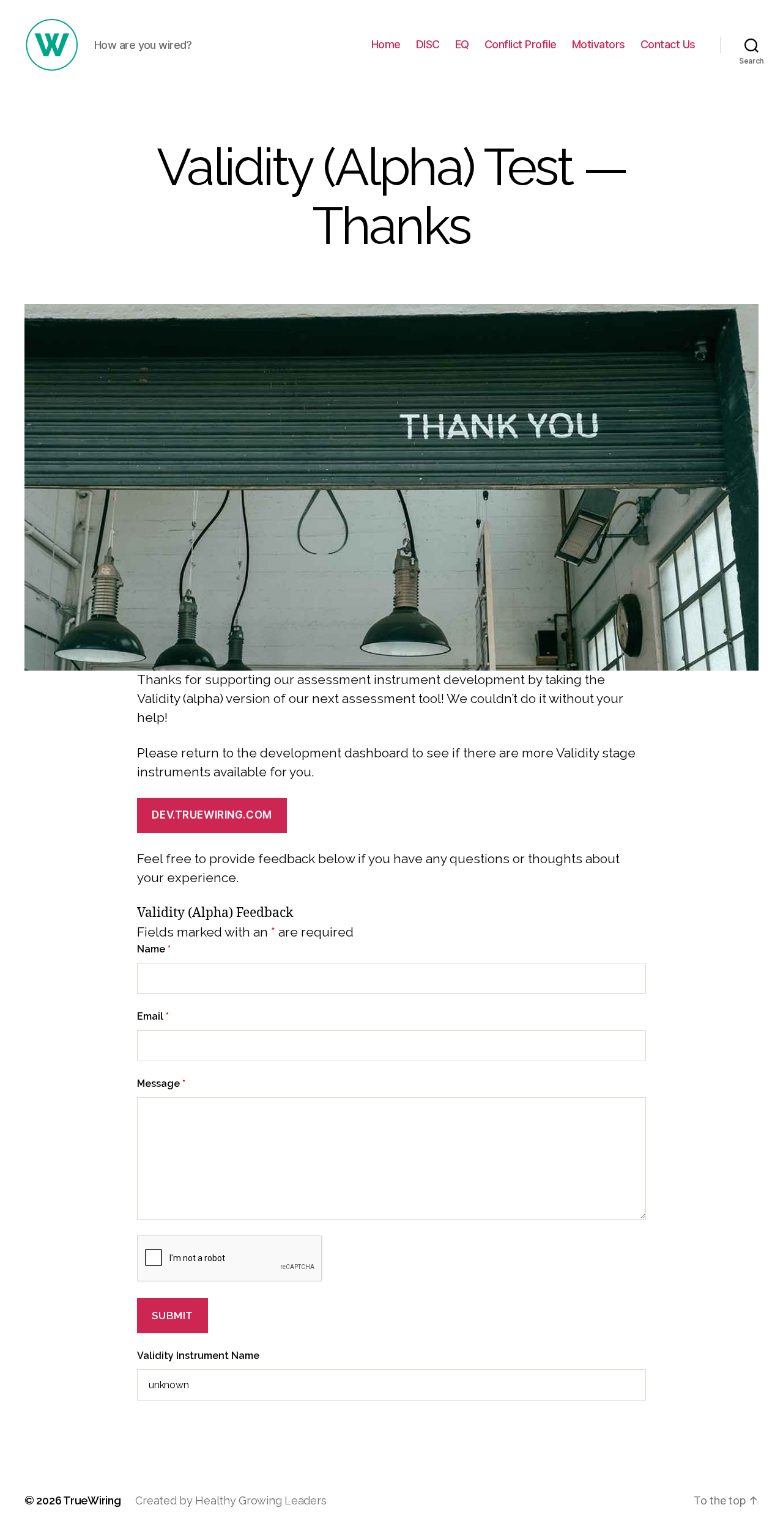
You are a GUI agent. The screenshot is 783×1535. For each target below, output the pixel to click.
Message (161, 1083)
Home (386, 44)
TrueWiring (92, 1500)
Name (154, 949)
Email (153, 1016)
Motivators (598, 44)
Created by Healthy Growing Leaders (230, 1500)
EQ (462, 44)
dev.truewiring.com (212, 815)
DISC (428, 44)
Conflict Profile (520, 44)
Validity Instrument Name (198, 1355)
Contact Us (668, 44)
